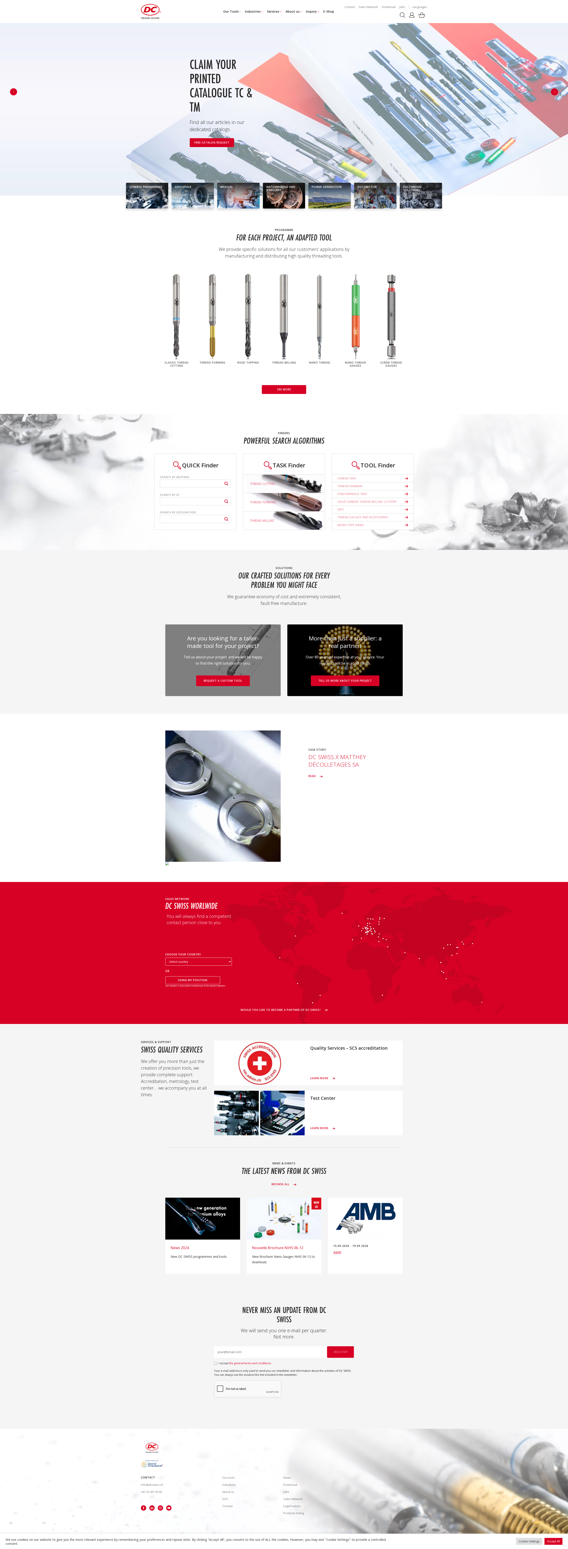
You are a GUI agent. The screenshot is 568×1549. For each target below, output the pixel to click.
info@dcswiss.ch (152, 1485)
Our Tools (231, 11)
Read (312, 776)
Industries (252, 11)
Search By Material (175, 477)
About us (293, 11)
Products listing (293, 1513)
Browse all (281, 1184)
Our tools (228, 1478)
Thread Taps (346, 478)
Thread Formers (350, 486)
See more (284, 389)
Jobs (402, 7)
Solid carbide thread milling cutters (366, 502)
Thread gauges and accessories (362, 517)
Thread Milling (262, 520)
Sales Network (368, 7)
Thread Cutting (262, 484)
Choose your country (183, 954)
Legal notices (292, 1506)
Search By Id (169, 494)
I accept (245, 1363)
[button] (554, 91)
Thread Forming (263, 502)
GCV (225, 1499)
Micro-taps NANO (350, 525)
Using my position (192, 980)
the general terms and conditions (250, 1363)
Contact (350, 7)
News (287, 1478)
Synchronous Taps (352, 494)
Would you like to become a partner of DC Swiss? (281, 1010)
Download (389, 7)
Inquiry (311, 11)
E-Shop (328, 11)
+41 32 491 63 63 (151, 1492)
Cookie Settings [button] (529, 1541)
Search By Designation (178, 512)
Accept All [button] (553, 1541)
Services (273, 11)
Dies (340, 509)
